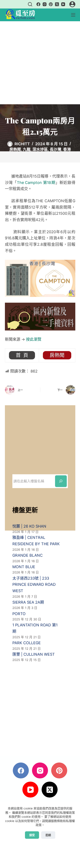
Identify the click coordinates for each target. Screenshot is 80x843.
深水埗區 (40, 149)
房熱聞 (15, 149)
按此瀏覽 (33, 339)
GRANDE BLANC (27, 555)
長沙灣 (55, 149)
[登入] (72, 4)
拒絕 (48, 835)
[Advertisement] (40, 63)
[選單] (73, 15)
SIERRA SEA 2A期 (28, 602)
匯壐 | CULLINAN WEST (33, 654)
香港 (67, 149)
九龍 (27, 149)
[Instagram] (45, 4)
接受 (32, 835)
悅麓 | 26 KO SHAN (29, 526)
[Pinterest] (51, 4)
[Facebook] (38, 4)
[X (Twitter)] (57, 4)
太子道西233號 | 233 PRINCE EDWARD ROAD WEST (34, 584)
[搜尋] (30, 4)
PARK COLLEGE (26, 643)
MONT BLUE (23, 567)
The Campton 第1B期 (36, 182)
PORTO (19, 613)
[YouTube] (63, 4)
